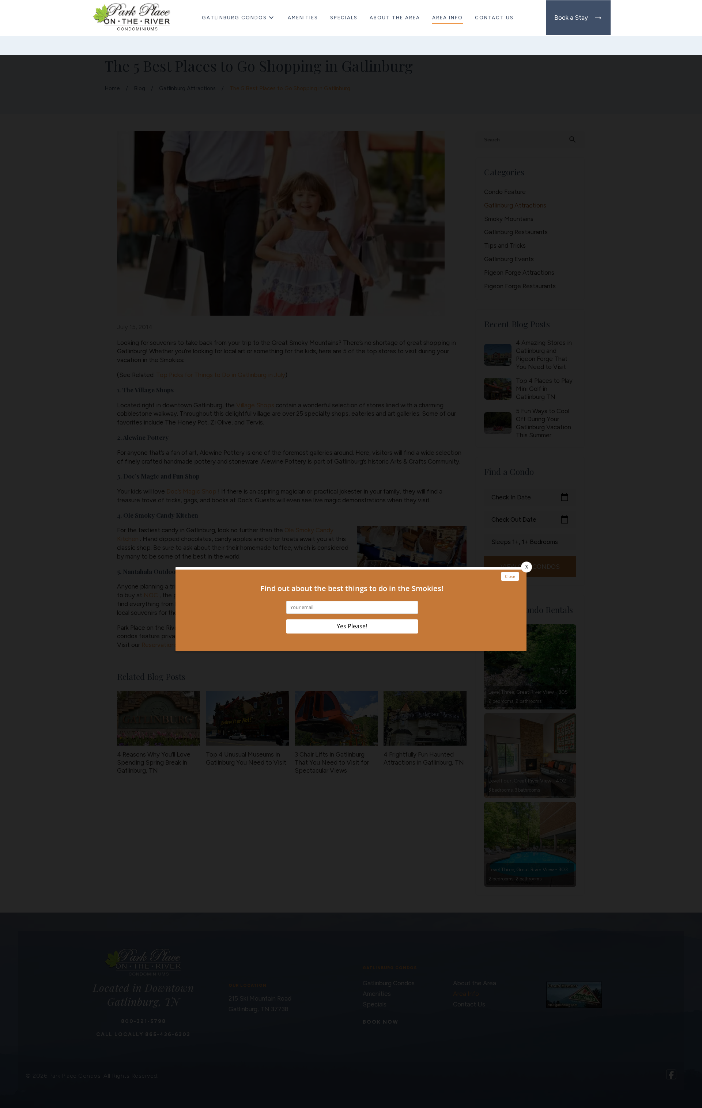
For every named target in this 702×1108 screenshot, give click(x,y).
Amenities (303, 17)
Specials (344, 17)
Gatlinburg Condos (234, 17)
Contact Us (494, 17)
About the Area (395, 17)
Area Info (447, 17)
